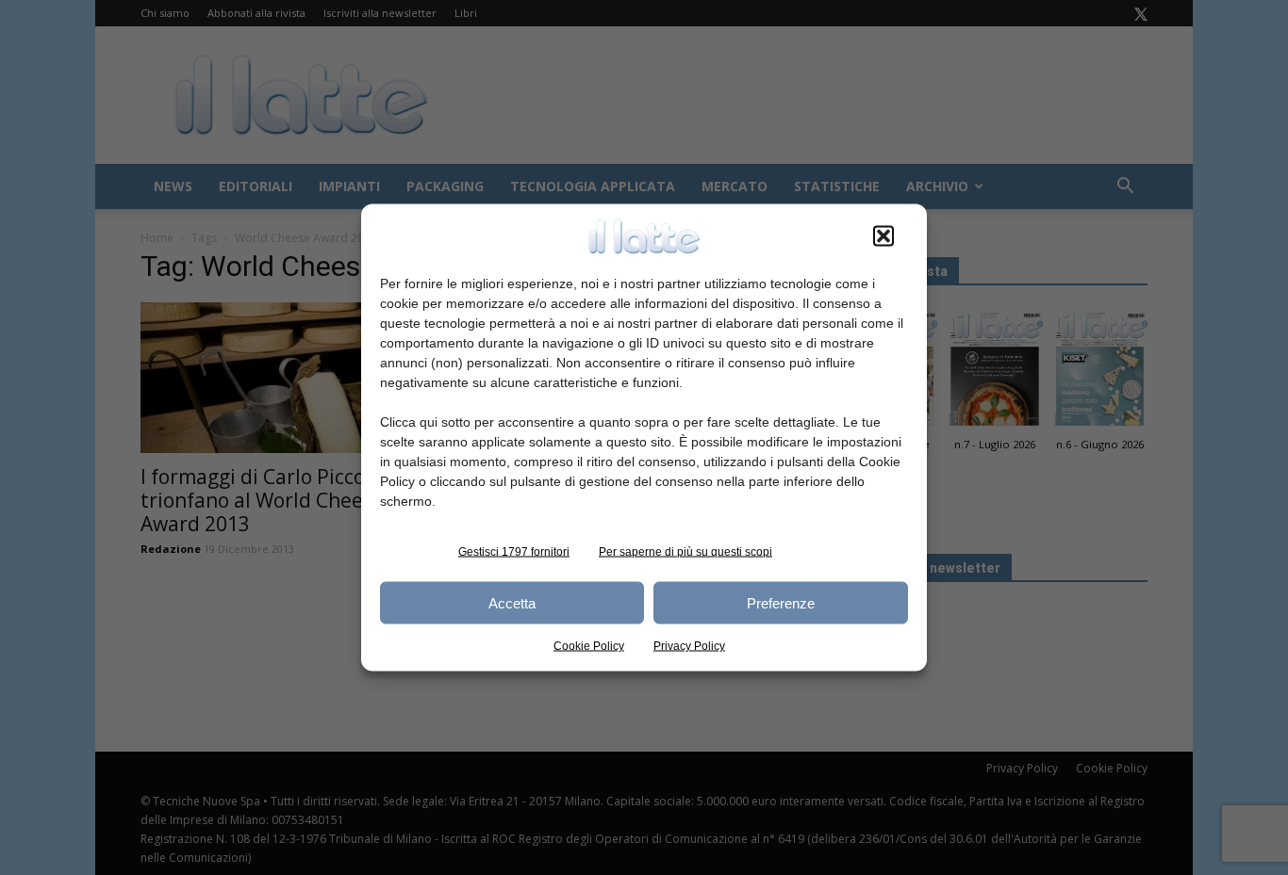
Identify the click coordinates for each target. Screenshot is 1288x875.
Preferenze (781, 602)
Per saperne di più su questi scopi (685, 552)
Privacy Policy (689, 646)
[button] (883, 236)
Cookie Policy (588, 646)
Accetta (512, 602)
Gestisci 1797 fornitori (514, 552)
